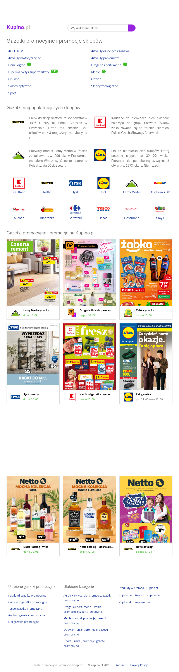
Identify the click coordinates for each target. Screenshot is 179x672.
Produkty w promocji (132, 588)
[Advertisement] (89, 10)
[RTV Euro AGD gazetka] (160, 188)
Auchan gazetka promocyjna (26, 615)
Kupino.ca (125, 595)
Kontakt (120, 665)
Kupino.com (142, 602)
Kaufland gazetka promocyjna (89, 363)
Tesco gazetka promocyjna (25, 608)
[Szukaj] (132, 27)
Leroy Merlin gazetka (33, 279)
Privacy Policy (139, 665)
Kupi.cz (139, 595)
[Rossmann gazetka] (131, 214)
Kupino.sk (125, 602)
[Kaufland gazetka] (100, 127)
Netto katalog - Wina (33, 516)
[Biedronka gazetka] (47, 214)
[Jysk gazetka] (75, 188)
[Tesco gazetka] (103, 214)
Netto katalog (146, 516)
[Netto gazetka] (18, 127)
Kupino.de (153, 595)
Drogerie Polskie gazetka (89, 279)
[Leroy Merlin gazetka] (18, 160)
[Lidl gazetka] (100, 160)
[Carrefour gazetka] (75, 214)
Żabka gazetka (146, 279)
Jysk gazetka (33, 363)
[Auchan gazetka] (19, 214)
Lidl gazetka (146, 363)
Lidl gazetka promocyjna (23, 621)
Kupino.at (152, 588)
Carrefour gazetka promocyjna (27, 602)
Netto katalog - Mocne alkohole (89, 516)
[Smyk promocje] (160, 214)
